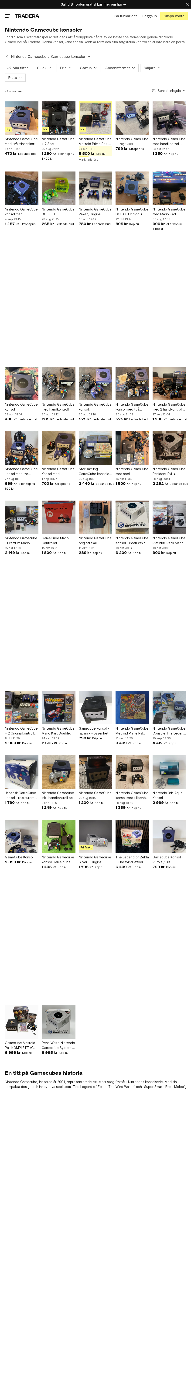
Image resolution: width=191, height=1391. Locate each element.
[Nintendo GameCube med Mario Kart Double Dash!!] (169, 188)
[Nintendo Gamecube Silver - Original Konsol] (95, 836)
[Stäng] (187, 4)
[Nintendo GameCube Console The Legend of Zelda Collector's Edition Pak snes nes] (169, 707)
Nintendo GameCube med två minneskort (21, 141)
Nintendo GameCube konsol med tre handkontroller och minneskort (21, 471)
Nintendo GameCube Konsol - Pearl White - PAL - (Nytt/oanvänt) (132, 540)
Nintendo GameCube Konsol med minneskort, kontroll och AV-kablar (58, 471)
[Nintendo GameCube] (132, 118)
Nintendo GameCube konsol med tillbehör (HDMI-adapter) (132, 795)
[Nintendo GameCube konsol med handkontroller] (21, 188)
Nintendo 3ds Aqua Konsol (167, 795)
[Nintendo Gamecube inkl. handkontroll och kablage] (58, 772)
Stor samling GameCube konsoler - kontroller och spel (94, 471)
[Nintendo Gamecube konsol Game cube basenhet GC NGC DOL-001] (58, 836)
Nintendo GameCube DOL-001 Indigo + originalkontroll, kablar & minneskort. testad (132, 212)
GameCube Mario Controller (55, 540)
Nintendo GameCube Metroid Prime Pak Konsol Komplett (132, 731)
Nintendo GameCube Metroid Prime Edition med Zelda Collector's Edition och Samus (95, 141)
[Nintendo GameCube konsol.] (95, 383)
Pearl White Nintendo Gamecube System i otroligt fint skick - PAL (58, 1045)
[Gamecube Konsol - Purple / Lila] (169, 836)
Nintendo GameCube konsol (21, 406)
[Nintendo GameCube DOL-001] (58, 188)
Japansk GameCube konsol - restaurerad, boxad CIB (21, 795)
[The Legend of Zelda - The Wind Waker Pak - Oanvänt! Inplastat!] (132, 836)
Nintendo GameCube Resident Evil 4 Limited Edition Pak (169, 471)
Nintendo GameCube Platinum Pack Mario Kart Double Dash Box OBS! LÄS (169, 540)
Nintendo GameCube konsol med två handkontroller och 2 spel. (132, 407)
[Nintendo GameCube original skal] (95, 517)
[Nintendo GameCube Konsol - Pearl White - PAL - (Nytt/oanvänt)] (132, 517)
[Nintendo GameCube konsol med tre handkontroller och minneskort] (21, 448)
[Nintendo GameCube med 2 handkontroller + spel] (169, 383)
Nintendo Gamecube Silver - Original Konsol (95, 859)
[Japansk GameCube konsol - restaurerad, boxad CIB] (21, 772)
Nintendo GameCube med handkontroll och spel (169, 141)
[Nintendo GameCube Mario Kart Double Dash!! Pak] (58, 707)
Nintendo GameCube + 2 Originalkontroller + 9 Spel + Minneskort (21, 731)
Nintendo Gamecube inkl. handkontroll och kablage (58, 795)
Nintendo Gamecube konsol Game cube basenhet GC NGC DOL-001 (58, 859)
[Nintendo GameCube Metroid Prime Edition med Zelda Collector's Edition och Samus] (95, 118)
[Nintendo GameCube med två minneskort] (21, 118)
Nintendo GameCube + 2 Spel (58, 141)
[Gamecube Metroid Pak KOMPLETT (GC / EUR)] (21, 1021)
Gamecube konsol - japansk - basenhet (94, 730)
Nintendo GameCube (132, 139)
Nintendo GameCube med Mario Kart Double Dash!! (169, 212)
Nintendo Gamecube (28, 56)
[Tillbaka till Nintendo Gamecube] (7, 56)
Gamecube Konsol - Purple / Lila (168, 859)
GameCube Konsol (19, 857)
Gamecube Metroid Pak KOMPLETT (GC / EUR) (21, 1045)
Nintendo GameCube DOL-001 (58, 211)
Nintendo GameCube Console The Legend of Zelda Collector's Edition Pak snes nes (169, 731)
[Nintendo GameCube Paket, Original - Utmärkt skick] (95, 188)
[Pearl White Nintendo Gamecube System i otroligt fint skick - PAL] (58, 1021)
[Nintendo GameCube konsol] (21, 383)
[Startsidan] (27, 16)
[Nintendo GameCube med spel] (132, 448)
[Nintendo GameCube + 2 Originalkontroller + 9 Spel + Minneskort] (21, 707)
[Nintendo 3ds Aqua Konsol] (169, 772)
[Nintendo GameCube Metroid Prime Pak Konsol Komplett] (132, 707)
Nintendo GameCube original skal (95, 540)
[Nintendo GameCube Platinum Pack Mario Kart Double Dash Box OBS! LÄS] (169, 517)
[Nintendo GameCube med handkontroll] (58, 383)
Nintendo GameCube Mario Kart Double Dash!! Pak (58, 731)
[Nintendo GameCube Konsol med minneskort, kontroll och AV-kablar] (58, 448)
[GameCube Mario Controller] (58, 517)
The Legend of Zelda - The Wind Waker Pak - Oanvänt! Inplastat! (132, 859)
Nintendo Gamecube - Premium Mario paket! (21, 540)
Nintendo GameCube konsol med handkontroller (21, 212)
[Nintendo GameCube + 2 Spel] (58, 118)
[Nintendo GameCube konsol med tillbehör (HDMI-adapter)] (132, 772)
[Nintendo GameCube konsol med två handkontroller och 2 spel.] (132, 383)
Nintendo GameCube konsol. (95, 406)
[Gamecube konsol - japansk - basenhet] (95, 707)
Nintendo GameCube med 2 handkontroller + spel (169, 407)
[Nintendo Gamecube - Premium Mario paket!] (21, 517)
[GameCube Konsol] (21, 836)
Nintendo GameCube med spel (132, 471)
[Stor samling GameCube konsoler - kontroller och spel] (95, 448)
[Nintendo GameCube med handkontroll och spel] (169, 118)
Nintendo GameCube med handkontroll (58, 406)
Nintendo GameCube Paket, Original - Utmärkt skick (95, 212)
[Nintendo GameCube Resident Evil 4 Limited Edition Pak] (169, 448)
